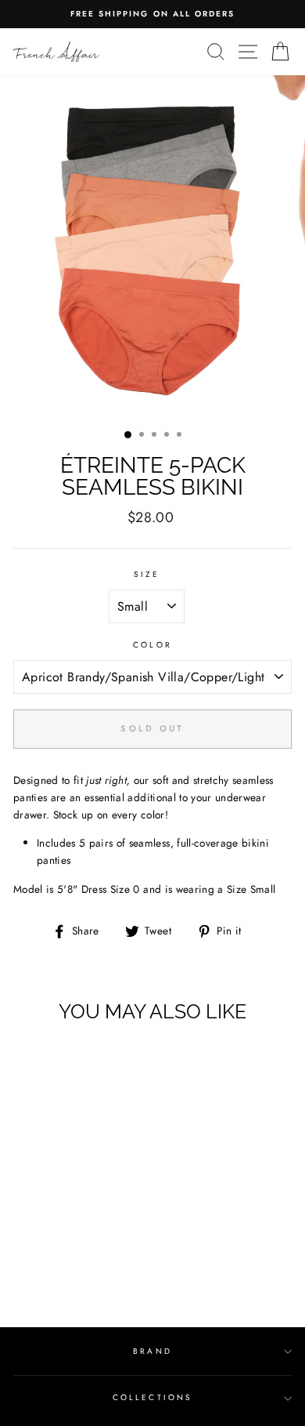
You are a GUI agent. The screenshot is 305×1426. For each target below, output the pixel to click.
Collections (152, 1397)
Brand (152, 1351)
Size (147, 574)
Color (152, 645)
